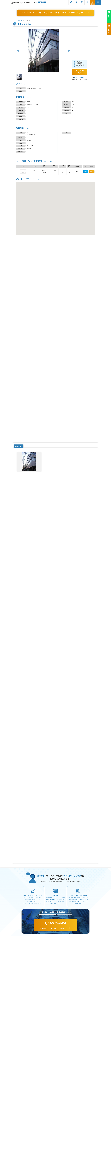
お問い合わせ (79, 70)
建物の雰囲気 (18, 446)
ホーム (15, 20)
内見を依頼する (79, 62)
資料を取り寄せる (80, 65)
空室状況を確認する (80, 64)
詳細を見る (86, 171)
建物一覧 (20, 20)
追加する (91, 171)
